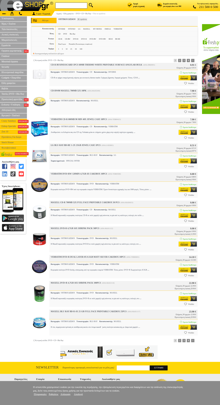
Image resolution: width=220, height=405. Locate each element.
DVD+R (84, 39)
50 (76, 49)
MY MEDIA (97, 29)
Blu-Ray (72, 34)
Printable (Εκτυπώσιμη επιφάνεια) (80, 44)
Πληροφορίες (40, 394)
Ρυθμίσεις (53, 394)
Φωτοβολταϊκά (8, 147)
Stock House (7, 142)
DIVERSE (61, 29)
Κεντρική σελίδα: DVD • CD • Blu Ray (49, 60)
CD (59, 34)
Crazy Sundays (14, 121)
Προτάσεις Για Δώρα (11, 137)
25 (71, 49)
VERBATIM (118, 29)
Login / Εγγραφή (43, 14)
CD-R (60, 39)
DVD (65, 34)
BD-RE (117, 39)
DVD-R (75, 39)
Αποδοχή (78, 394)
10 (66, 49)
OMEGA (108, 29)
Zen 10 (14, 131)
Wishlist (191, 83)
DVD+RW (102, 39)
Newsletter (47, 367)
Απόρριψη (65, 394)
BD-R (111, 39)
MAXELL (86, 29)
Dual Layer (62, 44)
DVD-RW (92, 39)
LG (79, 29)
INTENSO (71, 29)
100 (81, 49)
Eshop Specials (14, 126)
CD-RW (67, 39)
